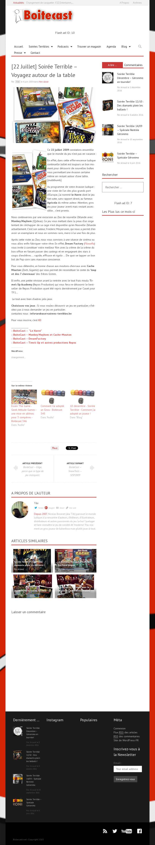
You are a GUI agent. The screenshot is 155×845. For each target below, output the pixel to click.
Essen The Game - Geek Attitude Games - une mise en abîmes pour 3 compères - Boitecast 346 (23, 413)
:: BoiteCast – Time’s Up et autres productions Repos (43, 342)
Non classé (44, 81)
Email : (118, 763)
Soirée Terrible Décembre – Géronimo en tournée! (130, 78)
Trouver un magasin (89, 46)
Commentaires (133, 65)
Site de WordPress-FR (126, 740)
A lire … (112, 65)
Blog (123, 47)
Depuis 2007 (40, 514)
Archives (137, 2)
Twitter (40, 508)
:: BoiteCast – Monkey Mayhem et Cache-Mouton (41, 334)
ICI (39, 320)
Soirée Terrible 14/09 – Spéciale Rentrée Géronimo (129, 130)
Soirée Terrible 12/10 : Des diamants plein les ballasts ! (130, 105)
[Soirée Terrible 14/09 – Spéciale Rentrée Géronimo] (107, 129)
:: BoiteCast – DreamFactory (28, 338)
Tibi (36, 503)
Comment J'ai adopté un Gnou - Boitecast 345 (52, 409)
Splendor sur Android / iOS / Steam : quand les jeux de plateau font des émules (68, 2)
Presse (16, 53)
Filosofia (89, 243)
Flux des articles (125, 732)
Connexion (120, 728)
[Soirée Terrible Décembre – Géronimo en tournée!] (107, 77)
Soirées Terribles (37, 47)
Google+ (51, 508)
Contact (35, 53)
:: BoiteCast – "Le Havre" (26, 330)
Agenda (111, 46)
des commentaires (127, 736)
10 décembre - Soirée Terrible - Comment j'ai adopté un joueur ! (82, 409)
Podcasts (62, 47)
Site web (72, 508)
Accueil (18, 46)
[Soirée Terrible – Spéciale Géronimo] (107, 157)
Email (62, 508)
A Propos (124, 2)
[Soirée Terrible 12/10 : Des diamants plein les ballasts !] (107, 105)
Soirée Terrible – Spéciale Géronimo (33, 802)
